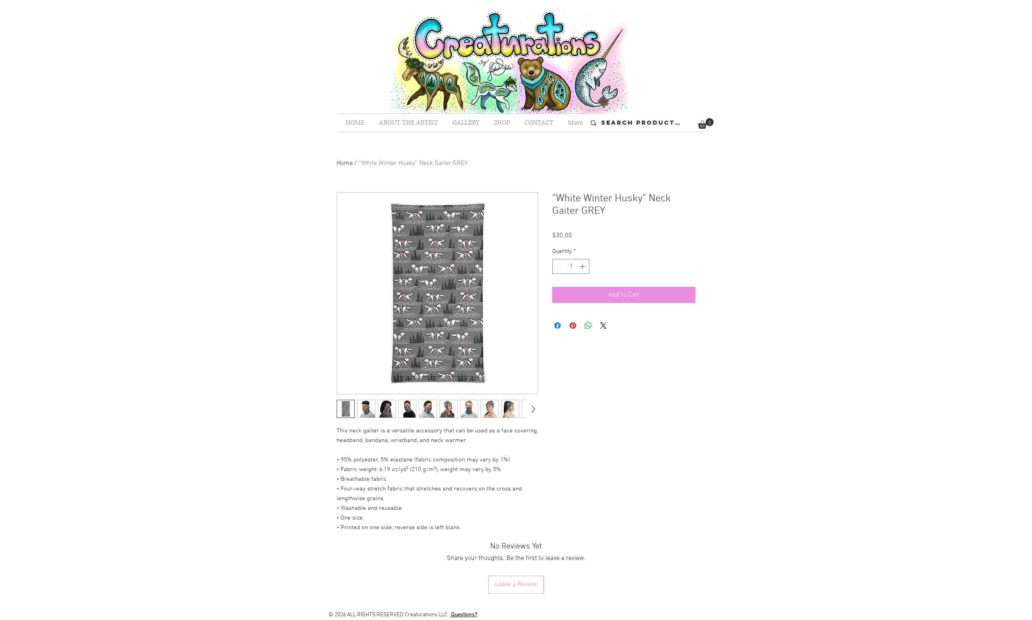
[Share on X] (603, 325)
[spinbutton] (571, 266)
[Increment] (583, 266)
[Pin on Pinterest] (573, 325)
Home (345, 163)
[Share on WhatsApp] (588, 325)
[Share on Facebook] (557, 325)
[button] (706, 123)
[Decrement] (558, 266)
